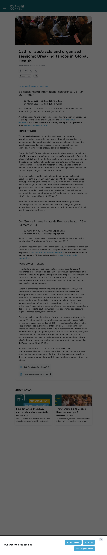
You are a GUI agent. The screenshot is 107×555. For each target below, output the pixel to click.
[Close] (101, 539)
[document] (53, 545)
